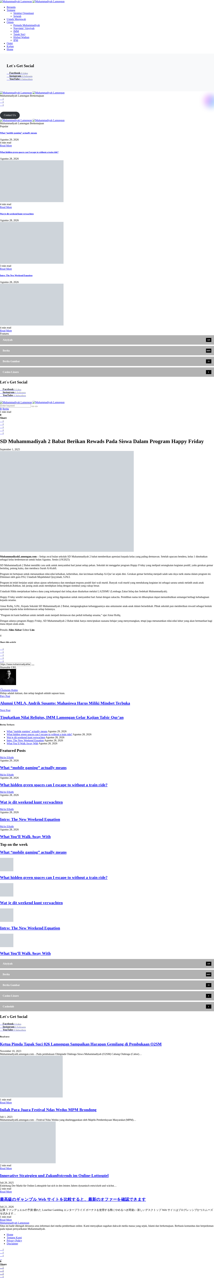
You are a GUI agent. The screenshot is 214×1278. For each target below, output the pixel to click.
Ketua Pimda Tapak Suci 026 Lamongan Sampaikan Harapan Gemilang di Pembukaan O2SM (81, 1044)
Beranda (11, 7)
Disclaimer (12, 1243)
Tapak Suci (19, 34)
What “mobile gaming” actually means (18, 133)
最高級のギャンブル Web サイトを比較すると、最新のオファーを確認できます (73, 1199)
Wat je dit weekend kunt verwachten (17, 213)
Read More (6, 145)
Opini (10, 43)
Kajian (10, 46)
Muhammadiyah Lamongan (14, 1222)
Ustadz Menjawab (16, 19)
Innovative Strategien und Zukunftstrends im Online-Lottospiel (54, 1175)
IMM (16, 31)
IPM (15, 40)
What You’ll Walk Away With (22, 743)
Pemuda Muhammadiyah (26, 25)
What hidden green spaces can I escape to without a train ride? (29, 152)
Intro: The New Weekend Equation (16, 275)
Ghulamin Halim (9, 690)
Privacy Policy (14, 1240)
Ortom (10, 22)
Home (10, 49)
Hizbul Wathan (21, 37)
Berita (6, 408)
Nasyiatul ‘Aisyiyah (23, 28)
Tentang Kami (14, 1237)
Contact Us (10, 115)
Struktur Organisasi (23, 13)
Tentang (11, 10)
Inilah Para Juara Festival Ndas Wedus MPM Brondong (48, 1110)
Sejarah (17, 16)
